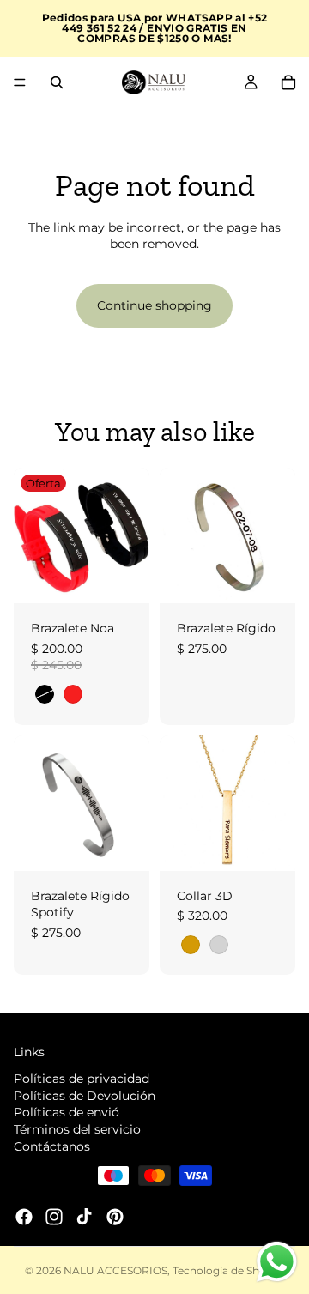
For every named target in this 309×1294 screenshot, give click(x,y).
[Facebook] (24, 1216)
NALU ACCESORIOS (115, 1270)
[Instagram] (54, 1216)
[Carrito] (288, 82)
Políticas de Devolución (84, 1096)
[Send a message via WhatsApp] (276, 1261)
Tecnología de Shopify (229, 1270)
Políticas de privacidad (81, 1078)
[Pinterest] (115, 1216)
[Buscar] (57, 82)
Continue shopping (154, 305)
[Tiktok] (84, 1216)
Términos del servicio (77, 1129)
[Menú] (19, 82)
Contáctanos (52, 1146)
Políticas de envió (66, 1112)
